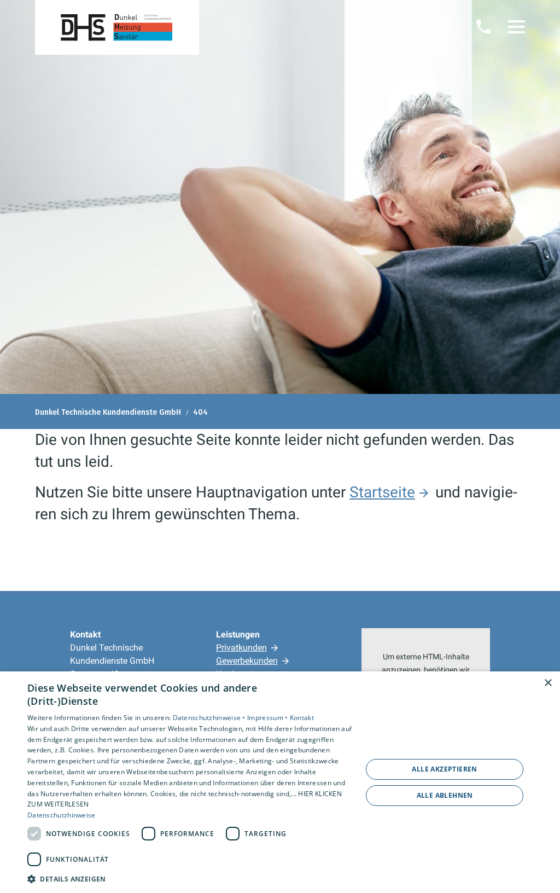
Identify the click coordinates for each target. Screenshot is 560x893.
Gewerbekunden (247, 661)
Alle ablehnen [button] (445, 795)
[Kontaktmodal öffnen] (483, 27)
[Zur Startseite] (117, 27)
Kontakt (302, 717)
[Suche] (448, 27)
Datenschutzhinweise (61, 815)
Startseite (382, 492)
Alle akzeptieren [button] (444, 769)
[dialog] (280, 782)
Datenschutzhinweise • (210, 717)
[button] (516, 26)
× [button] (548, 683)
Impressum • (268, 717)
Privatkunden (241, 647)
